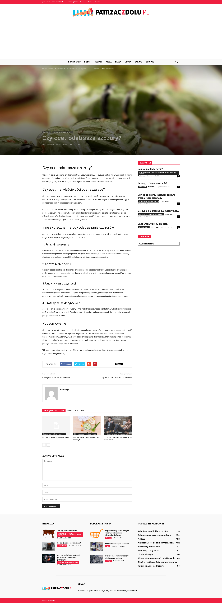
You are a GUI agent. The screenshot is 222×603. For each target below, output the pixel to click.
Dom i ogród (74, 62)
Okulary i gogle (144, 227)
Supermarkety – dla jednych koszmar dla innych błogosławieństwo (117, 532)
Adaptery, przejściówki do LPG (149, 201)
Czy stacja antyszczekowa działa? (55, 437)
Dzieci (87, 62)
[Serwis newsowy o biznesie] (96, 546)
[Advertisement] (111, 39)
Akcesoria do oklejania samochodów (156, 543)
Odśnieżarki (142, 187)
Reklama (89, 2)
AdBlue (141, 539)
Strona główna (73, 2)
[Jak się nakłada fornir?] (48, 533)
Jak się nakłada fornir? (150, 169)
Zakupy (138, 62)
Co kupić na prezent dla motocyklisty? (158, 211)
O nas (82, 2)
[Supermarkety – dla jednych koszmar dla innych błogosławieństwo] (96, 533)
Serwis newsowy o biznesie (117, 543)
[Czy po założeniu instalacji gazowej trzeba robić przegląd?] (48, 558)
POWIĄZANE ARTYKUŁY (54, 411)
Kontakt (97, 2)
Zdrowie (150, 62)
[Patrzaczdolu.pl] (111, 12)
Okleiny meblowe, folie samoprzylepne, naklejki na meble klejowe (157, 173)
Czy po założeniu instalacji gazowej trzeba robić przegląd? (68, 557)
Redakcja (50, 144)
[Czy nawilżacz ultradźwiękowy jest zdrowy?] (87, 425)
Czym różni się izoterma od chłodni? (116, 377)
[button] (176, 62)
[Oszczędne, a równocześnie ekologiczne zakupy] (96, 559)
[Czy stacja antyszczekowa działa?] (56, 425)
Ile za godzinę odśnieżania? (152, 183)
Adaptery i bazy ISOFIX (149, 550)
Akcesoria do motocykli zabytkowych (151, 214)
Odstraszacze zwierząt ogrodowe (62, 132)
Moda (109, 62)
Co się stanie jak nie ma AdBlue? (56, 377)
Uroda (128, 62)
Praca (118, 62)
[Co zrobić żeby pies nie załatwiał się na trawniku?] (118, 425)
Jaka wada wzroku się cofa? (153, 224)
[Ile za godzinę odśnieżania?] (48, 546)
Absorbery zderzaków (149, 546)
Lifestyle (98, 62)
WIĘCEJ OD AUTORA (75, 411)
